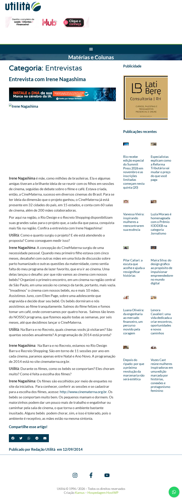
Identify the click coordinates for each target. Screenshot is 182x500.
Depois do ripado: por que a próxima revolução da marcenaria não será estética (133, 369)
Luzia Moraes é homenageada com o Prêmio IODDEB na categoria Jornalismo (161, 223)
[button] (91, 49)
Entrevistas (63, 68)
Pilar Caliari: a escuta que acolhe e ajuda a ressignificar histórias (134, 267)
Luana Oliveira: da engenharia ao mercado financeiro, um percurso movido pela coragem (133, 321)
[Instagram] (75, 475)
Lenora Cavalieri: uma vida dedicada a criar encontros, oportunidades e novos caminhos (161, 321)
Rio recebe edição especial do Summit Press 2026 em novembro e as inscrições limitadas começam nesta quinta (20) (133, 172)
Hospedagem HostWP (102, 492)
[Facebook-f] (91, 475)
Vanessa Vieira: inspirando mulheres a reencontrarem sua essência (133, 221)
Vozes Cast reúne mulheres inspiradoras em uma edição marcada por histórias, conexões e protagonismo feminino (162, 375)
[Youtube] (107, 475)
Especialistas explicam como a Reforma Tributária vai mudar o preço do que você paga (161, 168)
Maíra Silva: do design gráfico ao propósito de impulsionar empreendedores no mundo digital (162, 271)
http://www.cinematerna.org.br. (83, 392)
